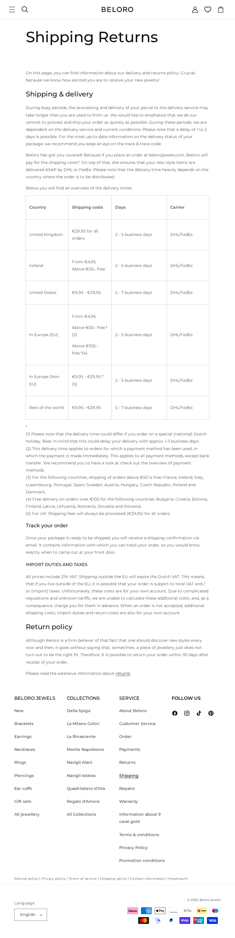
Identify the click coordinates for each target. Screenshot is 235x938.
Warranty (128, 801)
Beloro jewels (210, 900)
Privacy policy (54, 879)
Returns (127, 762)
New (19, 710)
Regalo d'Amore (83, 801)
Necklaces (24, 749)
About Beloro (133, 710)
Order (125, 736)
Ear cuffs (23, 788)
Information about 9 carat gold (140, 818)
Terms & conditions (139, 834)
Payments (129, 749)
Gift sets (22, 801)
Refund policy (26, 879)
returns (122, 673)
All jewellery (27, 814)
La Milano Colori (83, 723)
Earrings (23, 736)
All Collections (81, 814)
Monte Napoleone (85, 749)
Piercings (24, 775)
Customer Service (137, 723)
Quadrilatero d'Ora (86, 788)
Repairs (127, 788)
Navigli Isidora (81, 775)
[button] (12, 9)
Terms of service (82, 879)
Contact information (147, 879)
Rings (20, 762)
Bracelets (24, 723)
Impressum (178, 879)
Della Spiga (78, 710)
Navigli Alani (79, 762)
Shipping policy (113, 879)
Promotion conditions (142, 860)
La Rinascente (81, 736)
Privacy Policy (133, 847)
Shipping (128, 775)
